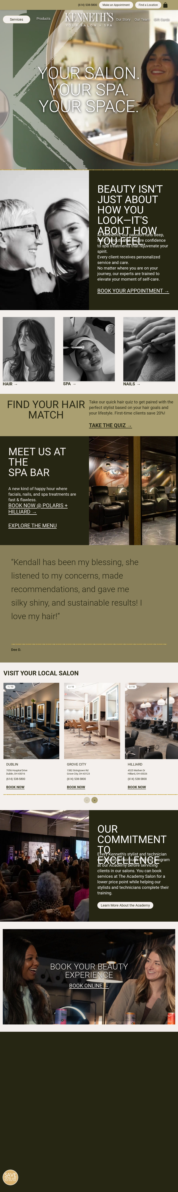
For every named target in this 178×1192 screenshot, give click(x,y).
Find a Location (148, 5)
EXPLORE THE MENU (32, 526)
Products (43, 18)
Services (16, 19)
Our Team (142, 19)
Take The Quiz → (110, 425)
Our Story (123, 19)
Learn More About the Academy (125, 905)
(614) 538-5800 (87, 5)
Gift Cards (162, 19)
